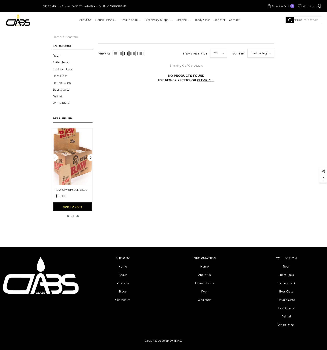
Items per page (195, 53)
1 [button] (68, 216)
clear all (205, 80)
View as (104, 53)
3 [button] (77, 216)
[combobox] (303, 20)
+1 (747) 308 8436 (116, 6)
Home (57, 37)
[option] (72, 170)
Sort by (238, 53)
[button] (54, 157)
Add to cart (72, 206)
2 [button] (73, 216)
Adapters (72, 37)
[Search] (303, 20)
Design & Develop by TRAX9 (163, 340)
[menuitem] (73, 55)
